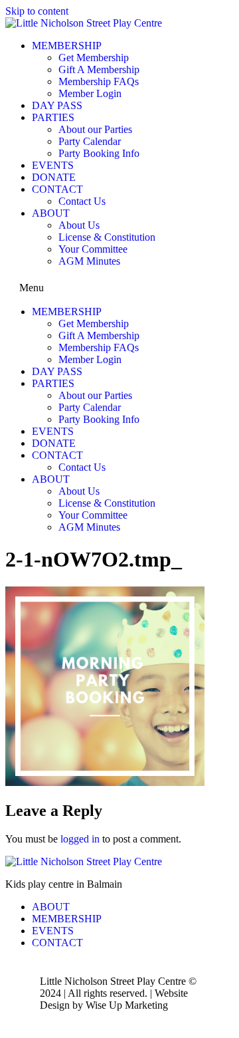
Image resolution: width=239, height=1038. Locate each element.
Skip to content (36, 11)
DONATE (54, 177)
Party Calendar (89, 141)
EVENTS (53, 165)
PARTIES (53, 117)
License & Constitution (106, 237)
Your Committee (92, 249)
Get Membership (93, 57)
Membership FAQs (98, 81)
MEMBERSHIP (67, 45)
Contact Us (82, 201)
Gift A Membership (98, 69)
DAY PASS (57, 105)
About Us (79, 225)
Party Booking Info (98, 153)
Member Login (89, 93)
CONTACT (57, 189)
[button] (119, 286)
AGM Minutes (89, 261)
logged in (80, 838)
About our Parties (95, 129)
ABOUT (51, 213)
